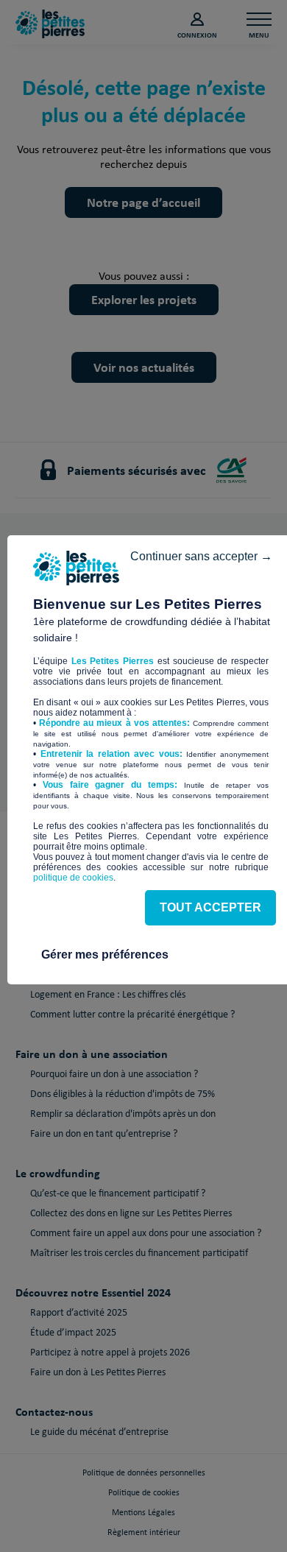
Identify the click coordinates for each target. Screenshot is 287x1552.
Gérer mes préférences (105, 954)
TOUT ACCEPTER (210, 907)
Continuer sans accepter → (201, 556)
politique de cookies (73, 877)
